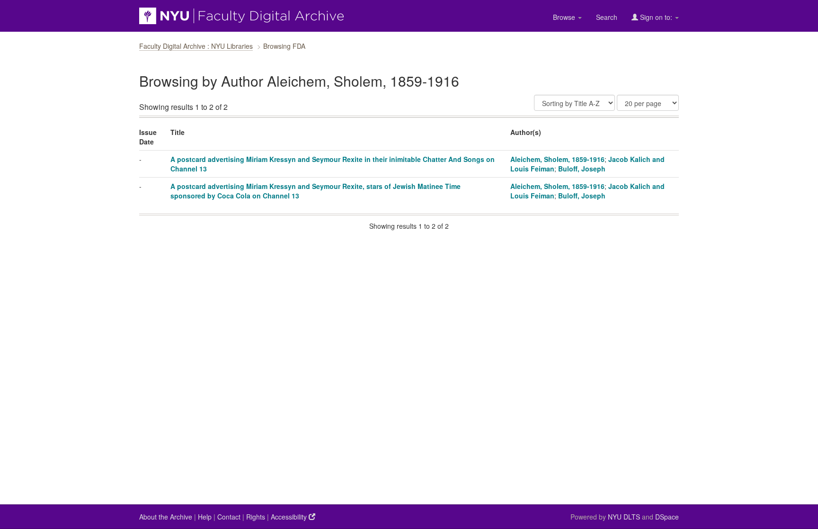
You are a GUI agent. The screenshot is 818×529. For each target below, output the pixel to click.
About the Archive (165, 516)
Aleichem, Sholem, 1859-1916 (557, 159)
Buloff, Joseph (581, 168)
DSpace (667, 516)
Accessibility (290, 516)
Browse (565, 17)
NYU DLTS (624, 516)
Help (205, 516)
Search (606, 17)
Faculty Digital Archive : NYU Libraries (196, 46)
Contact (228, 516)
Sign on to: (656, 17)
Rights (255, 516)
